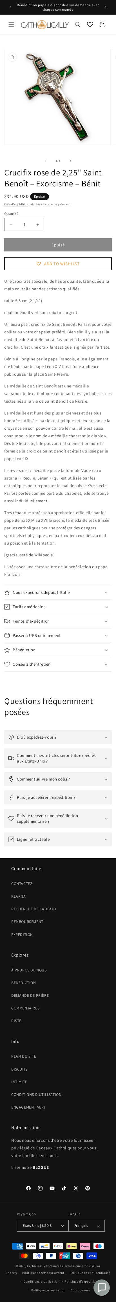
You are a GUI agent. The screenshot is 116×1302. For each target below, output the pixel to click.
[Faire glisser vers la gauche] (45, 161)
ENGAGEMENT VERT (28, 1107)
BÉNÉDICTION (23, 982)
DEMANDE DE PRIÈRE (30, 995)
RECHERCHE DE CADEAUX (34, 908)
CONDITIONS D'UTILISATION (36, 1094)
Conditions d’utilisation (42, 1281)
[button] (11, 24)
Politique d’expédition (81, 1281)
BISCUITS (19, 1069)
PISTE (16, 1020)
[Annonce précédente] (10, 7)
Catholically (36, 1266)
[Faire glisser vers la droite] (70, 161)
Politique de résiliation (48, 1290)
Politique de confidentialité (90, 1273)
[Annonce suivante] (105, 7)
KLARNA (18, 896)
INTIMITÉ (19, 1081)
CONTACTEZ (21, 883)
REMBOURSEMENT (27, 921)
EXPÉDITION (22, 934)
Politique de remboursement (43, 1273)
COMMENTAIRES (25, 1008)
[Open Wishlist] (90, 24)
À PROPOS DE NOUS (29, 970)
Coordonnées (80, 1290)
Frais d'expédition (16, 204)
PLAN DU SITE (23, 1056)
